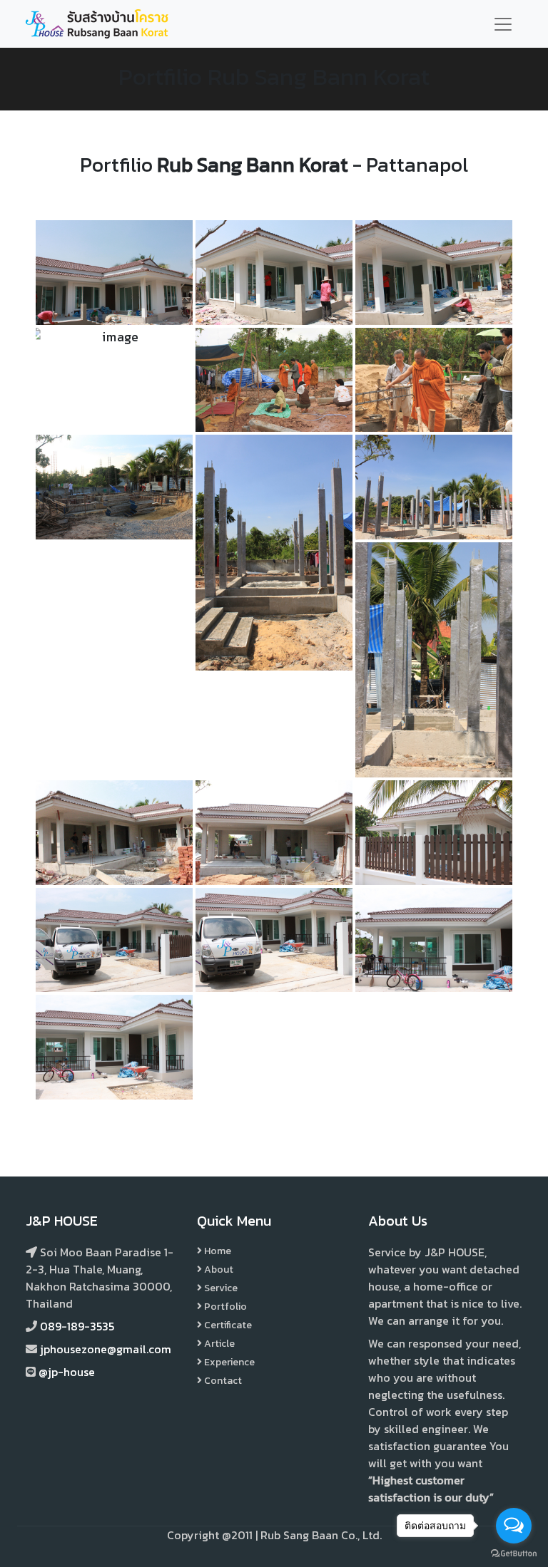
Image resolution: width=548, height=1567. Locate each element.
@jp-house (67, 1371)
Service (220, 1288)
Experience (228, 1362)
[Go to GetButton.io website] (514, 1552)
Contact (222, 1380)
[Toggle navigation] (503, 24)
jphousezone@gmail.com (105, 1348)
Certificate (227, 1325)
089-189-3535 (77, 1326)
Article (218, 1343)
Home (216, 1250)
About (217, 1269)
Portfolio (224, 1306)
